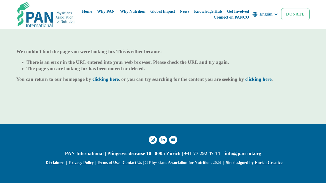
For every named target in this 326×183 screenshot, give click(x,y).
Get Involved (238, 11)
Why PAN (106, 11)
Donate (295, 14)
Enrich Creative (268, 162)
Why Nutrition (132, 11)
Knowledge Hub (208, 11)
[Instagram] (153, 140)
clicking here (105, 79)
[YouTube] (173, 140)
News (184, 11)
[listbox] (265, 14)
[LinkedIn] (163, 140)
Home (87, 11)
